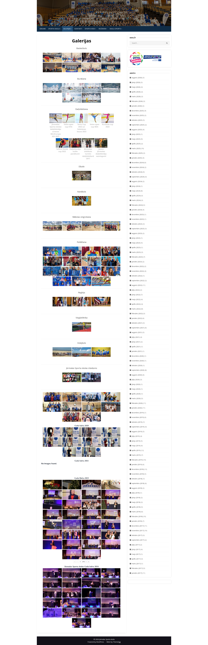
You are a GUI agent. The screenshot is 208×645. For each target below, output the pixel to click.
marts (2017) (136, 564)
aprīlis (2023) (136, 247)
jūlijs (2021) (136, 337)
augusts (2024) (137, 181)
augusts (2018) (137, 488)
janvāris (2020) (137, 408)
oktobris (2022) (137, 276)
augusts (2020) (137, 375)
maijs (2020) (136, 389)
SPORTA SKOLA (54, 29)
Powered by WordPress (96, 642)
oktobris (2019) (137, 422)
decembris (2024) (138, 162)
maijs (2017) (136, 554)
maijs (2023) (136, 243)
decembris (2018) (138, 469)
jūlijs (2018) (136, 493)
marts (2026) (136, 96)
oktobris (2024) (137, 172)
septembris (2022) (138, 280)
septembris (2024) (138, 177)
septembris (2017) (138, 540)
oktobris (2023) (137, 224)
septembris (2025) (138, 125)
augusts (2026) (137, 78)
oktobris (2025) (137, 120)
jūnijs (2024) (136, 186)
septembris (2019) (138, 427)
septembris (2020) (138, 370)
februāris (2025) (137, 153)
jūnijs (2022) (136, 295)
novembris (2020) (138, 361)
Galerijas (67, 29)
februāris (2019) (137, 460)
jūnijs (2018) (136, 498)
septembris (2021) (138, 328)
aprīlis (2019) (136, 450)
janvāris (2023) (137, 262)
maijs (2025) (136, 139)
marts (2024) (136, 200)
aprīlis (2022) (136, 304)
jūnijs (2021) (136, 342)
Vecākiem (102, 29)
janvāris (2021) (137, 351)
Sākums (43, 29)
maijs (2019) (136, 446)
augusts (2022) (137, 285)
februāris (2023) (137, 257)
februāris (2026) (137, 101)
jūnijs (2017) (136, 549)
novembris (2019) (138, 417)
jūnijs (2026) (136, 82)
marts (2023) (136, 252)
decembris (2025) (138, 111)
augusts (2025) (137, 130)
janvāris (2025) (137, 158)
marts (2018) (136, 512)
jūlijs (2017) (136, 545)
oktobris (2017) (137, 535)
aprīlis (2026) (136, 92)
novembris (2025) (138, 115)
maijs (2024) (136, 191)
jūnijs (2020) (136, 384)
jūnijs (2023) (136, 238)
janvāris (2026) (137, 106)
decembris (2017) (138, 526)
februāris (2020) (137, 403)
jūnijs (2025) (136, 134)
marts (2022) (136, 309)
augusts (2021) (137, 332)
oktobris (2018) (137, 479)
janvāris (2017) (137, 573)
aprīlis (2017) (136, 559)
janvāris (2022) (137, 318)
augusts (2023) (137, 233)
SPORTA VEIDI (90, 29)
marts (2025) (136, 148)
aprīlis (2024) (136, 196)
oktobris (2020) (137, 365)
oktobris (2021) (137, 323)
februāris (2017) (137, 568)
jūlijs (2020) (136, 380)
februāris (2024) (137, 205)
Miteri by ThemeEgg (113, 642)
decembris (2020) (138, 356)
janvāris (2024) (137, 210)
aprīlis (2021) (136, 347)
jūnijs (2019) (136, 441)
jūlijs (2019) (136, 436)
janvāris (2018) (137, 521)
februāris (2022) (137, 313)
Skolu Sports (115, 29)
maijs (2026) (136, 87)
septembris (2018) (138, 483)
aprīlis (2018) (136, 507)
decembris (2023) (138, 214)
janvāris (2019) (137, 464)
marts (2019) (136, 455)
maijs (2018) (136, 502)
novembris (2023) (138, 219)
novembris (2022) (138, 271)
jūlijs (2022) (136, 290)
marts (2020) (136, 398)
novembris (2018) (138, 474)
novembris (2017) (138, 530)
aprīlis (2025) (136, 144)
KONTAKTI (78, 29)
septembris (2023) (138, 229)
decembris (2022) (138, 266)
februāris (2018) (137, 516)
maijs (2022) (136, 299)
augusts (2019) (137, 431)
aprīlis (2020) (136, 394)
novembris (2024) (138, 167)
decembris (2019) (138, 413)
